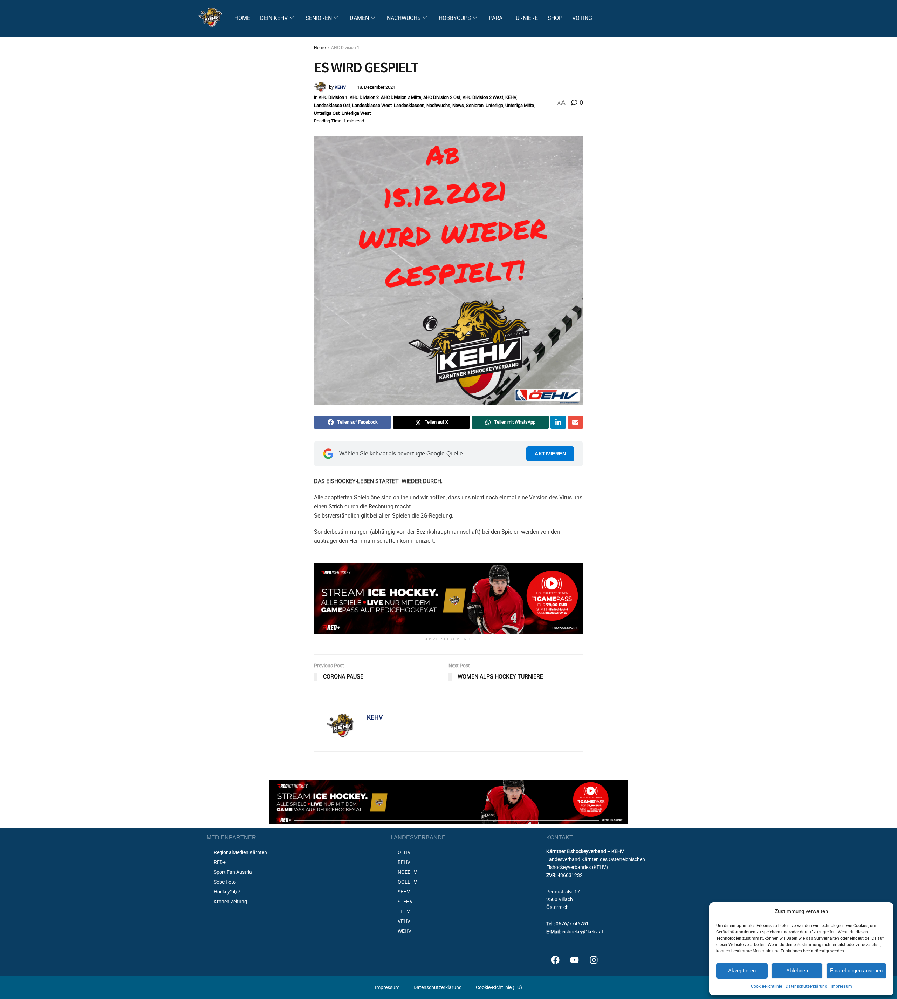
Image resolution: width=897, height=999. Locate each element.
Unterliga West (356, 113)
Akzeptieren (742, 970)
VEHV (404, 921)
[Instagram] (593, 960)
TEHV (404, 911)
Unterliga (494, 105)
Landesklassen (409, 105)
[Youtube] (574, 960)
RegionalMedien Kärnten (240, 852)
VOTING (582, 18)
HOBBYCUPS (455, 18)
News (458, 105)
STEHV (405, 901)
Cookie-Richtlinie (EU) (499, 987)
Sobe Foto (225, 882)
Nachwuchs (438, 105)
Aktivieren (550, 454)
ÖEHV (404, 852)
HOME (242, 18)
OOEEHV (407, 882)
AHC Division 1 (345, 47)
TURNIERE (525, 18)
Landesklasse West (372, 105)
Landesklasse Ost (332, 105)
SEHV (404, 892)
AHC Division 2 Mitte (401, 97)
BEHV (404, 862)
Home (320, 47)
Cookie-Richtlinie (766, 986)
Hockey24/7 (227, 892)
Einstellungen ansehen (856, 970)
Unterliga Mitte (519, 105)
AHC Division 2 (364, 97)
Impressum (841, 986)
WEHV (404, 931)
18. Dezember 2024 (376, 87)
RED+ (220, 862)
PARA (495, 18)
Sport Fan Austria (233, 872)
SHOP (555, 18)
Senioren (475, 105)
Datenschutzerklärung (806, 986)
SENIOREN (319, 18)
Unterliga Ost (327, 113)
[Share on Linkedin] (558, 422)
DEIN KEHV (274, 18)
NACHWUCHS (404, 18)
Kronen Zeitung (230, 901)
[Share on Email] (575, 422)
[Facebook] (555, 960)
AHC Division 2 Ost (441, 97)
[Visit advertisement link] (448, 598)
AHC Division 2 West (483, 97)
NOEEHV (407, 872)
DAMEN (359, 18)
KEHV (340, 87)
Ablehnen (797, 970)
